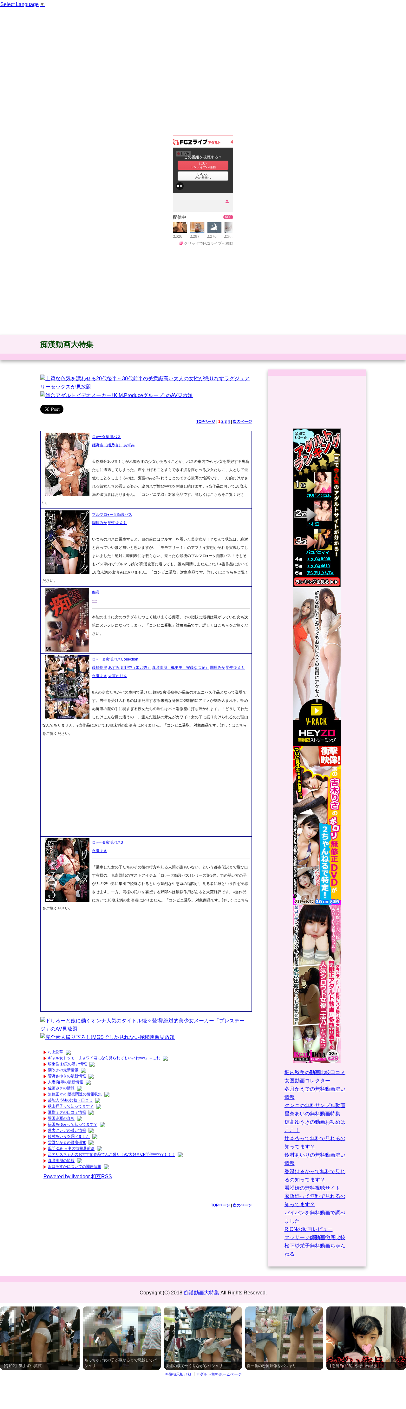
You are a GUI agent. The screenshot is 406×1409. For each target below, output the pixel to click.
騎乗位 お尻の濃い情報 (67, 1064)
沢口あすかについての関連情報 (74, 1167)
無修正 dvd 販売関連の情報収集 (75, 1094)
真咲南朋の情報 (61, 1161)
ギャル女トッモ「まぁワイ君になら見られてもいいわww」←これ (104, 1058)
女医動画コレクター (307, 1080)
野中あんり (117, 523)
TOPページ (205, 421)
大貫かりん (117, 676)
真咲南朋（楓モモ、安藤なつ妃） (180, 667)
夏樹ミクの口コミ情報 (67, 1112)
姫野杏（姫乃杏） (107, 445)
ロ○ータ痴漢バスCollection (115, 659)
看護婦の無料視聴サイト (312, 1188)
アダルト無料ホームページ (219, 1374)
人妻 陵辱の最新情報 (65, 1082)
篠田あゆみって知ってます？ (72, 1124)
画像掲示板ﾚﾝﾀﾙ (178, 1374)
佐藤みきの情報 (61, 1088)
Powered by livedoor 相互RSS (77, 1176)
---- (94, 600)
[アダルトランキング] (317, 507)
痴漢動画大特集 (67, 344)
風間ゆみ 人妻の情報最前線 (71, 1148)
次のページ (242, 421)
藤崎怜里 (99, 667)
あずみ (129, 445)
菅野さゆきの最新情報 (67, 1076)
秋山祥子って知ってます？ (71, 1106)
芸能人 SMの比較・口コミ (70, 1100)
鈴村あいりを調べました (69, 1136)
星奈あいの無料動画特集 (312, 1113)
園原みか (99, 523)
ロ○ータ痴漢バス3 (107, 842)
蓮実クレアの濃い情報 (67, 1130)
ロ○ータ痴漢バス (106, 437)
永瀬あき (99, 676)
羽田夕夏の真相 (61, 1118)
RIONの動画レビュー (309, 1229)
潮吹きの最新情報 (63, 1070)
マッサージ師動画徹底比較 (315, 1237)
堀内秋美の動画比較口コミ (315, 1072)
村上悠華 (55, 1052)
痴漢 (96, 592)
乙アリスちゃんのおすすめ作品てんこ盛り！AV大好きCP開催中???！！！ (111, 1155)
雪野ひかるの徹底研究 (67, 1142)
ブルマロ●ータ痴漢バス (112, 514)
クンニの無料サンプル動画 (315, 1105)
